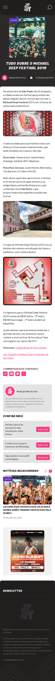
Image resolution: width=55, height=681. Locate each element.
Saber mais (43, 429)
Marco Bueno (40, 347)
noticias (45, 638)
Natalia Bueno (22, 347)
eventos (6, 644)
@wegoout (43, 457)
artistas (17, 641)
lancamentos (26, 641)
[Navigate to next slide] (50, 471)
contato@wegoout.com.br (13, 660)
